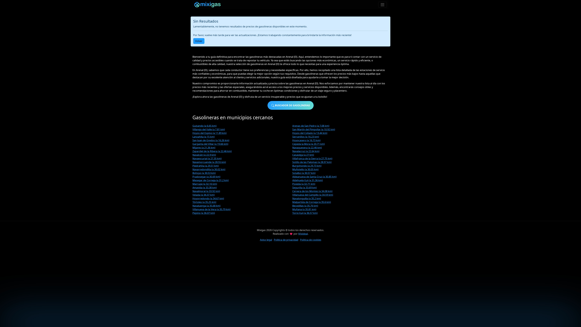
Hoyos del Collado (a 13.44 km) (309, 133)
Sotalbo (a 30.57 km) (303, 173)
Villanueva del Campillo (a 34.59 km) (312, 195)
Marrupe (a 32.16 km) (204, 184)
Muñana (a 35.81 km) (304, 209)
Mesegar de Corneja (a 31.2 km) (210, 180)
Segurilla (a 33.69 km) (304, 187)
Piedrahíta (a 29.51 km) (205, 165)
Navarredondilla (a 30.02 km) (208, 169)
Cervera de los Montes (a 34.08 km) (312, 191)
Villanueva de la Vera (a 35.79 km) (211, 209)
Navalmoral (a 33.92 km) (206, 191)
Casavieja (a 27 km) (303, 155)
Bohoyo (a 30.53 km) (204, 173)
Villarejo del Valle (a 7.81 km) (208, 129)
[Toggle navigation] (382, 5)
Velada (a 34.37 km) (203, 195)
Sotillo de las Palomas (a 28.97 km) (312, 162)
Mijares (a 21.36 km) (203, 147)
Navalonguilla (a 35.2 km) (306, 198)
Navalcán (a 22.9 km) (204, 155)
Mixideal (303, 233)
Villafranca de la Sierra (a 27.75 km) (312, 158)
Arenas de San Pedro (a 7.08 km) (310, 125)
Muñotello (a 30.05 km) (305, 169)
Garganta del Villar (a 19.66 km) (210, 144)
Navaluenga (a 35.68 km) (206, 205)
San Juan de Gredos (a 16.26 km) (210, 140)
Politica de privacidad (286, 239)
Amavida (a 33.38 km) (204, 187)
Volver (198, 41)
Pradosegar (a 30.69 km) (206, 176)
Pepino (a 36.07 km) (203, 213)
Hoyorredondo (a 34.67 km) (208, 198)
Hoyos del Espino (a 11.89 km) (209, 133)
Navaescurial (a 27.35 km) (207, 158)
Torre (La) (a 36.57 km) (305, 213)
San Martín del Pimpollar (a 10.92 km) (313, 129)
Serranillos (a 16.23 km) (305, 136)
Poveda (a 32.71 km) (303, 184)
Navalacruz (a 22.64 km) (305, 151)
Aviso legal (266, 239)
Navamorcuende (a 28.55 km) (209, 162)
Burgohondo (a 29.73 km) (306, 165)
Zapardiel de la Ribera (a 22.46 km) (212, 151)
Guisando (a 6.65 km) (204, 125)
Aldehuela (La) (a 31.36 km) (307, 180)
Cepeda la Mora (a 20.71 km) (308, 144)
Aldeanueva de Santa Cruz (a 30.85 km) (314, 176)
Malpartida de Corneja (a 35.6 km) (311, 202)
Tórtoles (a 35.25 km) (204, 202)
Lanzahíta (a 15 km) (203, 136)
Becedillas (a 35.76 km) (305, 205)
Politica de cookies (310, 239)
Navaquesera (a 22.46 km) (307, 147)
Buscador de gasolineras (292, 105)
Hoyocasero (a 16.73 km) (306, 140)
